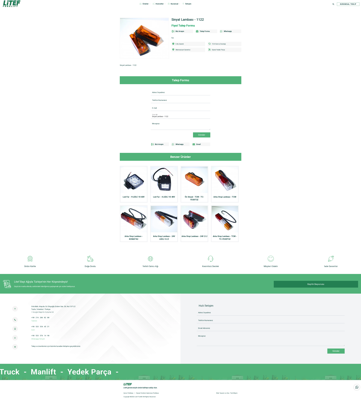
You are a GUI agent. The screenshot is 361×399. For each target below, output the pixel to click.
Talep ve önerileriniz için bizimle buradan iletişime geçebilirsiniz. (56, 346)
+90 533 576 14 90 (40, 335)
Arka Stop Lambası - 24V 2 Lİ (194, 236)
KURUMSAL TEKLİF (348, 4)
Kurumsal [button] (174, 4)
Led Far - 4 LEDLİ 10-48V (164, 197)
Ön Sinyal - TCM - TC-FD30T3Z (194, 198)
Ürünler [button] (145, 4)
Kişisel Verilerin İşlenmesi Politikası (147, 393)
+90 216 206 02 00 (40, 317)
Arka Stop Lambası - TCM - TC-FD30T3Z (225, 237)
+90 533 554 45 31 (40, 326)
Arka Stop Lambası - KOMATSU (134, 237)
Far (172, 38)
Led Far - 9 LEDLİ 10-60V (134, 197)
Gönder (201, 135)
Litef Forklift (139, 397)
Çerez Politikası (128, 393)
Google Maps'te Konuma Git (43, 312)
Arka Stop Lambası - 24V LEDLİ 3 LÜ (164, 237)
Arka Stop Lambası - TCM (224, 197)
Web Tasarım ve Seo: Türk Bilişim (226, 393)
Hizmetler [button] (159, 4)
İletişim (188, 4)
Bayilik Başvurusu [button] (315, 284)
